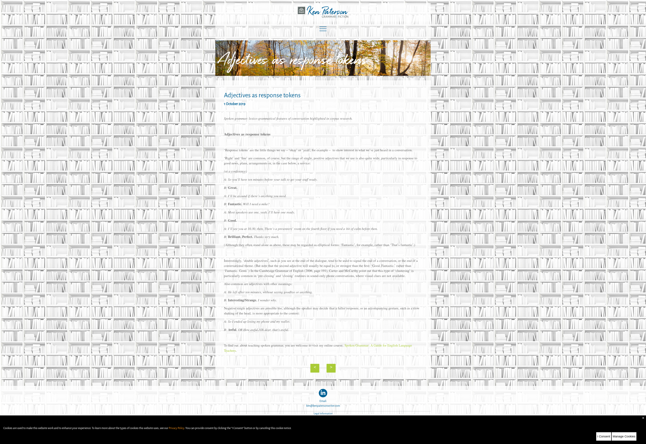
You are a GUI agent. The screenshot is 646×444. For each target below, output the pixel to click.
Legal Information (323, 413)
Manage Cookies (624, 436)
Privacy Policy (176, 428)
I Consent (603, 436)
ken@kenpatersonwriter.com (323, 406)
